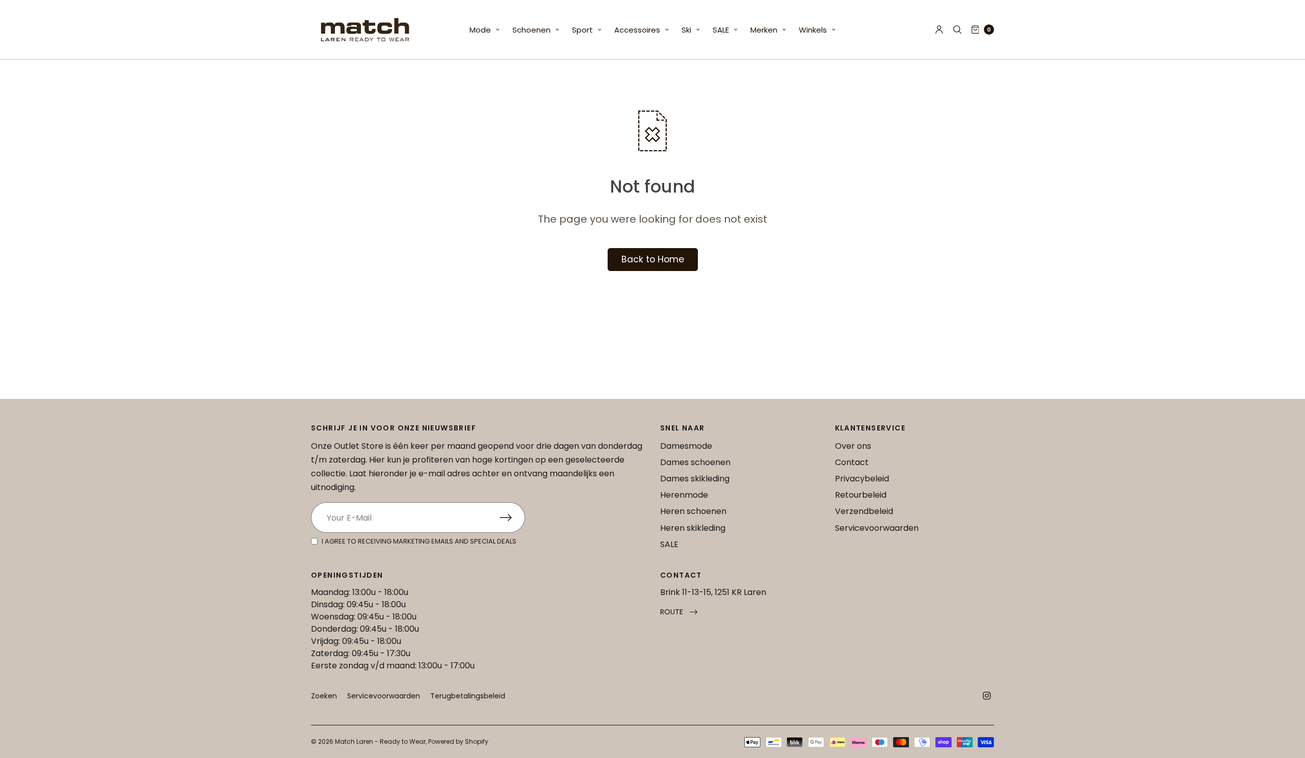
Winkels (813, 29)
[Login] (939, 29)
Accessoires (637, 29)
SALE (721, 29)
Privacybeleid (862, 478)
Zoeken (324, 696)
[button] (678, 612)
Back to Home (652, 259)
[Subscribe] (512, 517)
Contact (852, 462)
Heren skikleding (692, 528)
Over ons (853, 446)
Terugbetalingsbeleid (467, 696)
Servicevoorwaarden (877, 528)
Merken (763, 29)
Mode (480, 29)
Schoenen (531, 29)
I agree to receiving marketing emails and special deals (419, 541)
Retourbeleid (860, 495)
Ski (686, 29)
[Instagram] (986, 695)
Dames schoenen (695, 462)
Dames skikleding (694, 478)
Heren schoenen (693, 511)
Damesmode (686, 446)
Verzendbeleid (864, 511)
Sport (582, 29)
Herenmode (684, 495)
